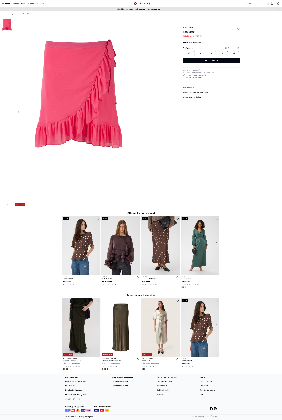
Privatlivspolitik (70, 417)
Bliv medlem (162, 385)
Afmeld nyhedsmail (119, 385)
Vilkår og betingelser (85, 417)
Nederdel (36, 14)
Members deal (32, 3)
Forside (4, 14)
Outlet (42, 3)
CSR (201, 394)
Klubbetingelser (163, 390)
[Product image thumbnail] (7, 26)
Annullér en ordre (72, 399)
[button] (211, 87)
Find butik (204, 385)
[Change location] (268, 3)
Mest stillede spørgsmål (75, 381)
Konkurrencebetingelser (75, 394)
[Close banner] (278, 9)
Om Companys (206, 381)
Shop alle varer (15, 14)
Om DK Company (207, 390)
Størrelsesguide (234, 48)
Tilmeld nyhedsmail (119, 381)
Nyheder (16, 3)
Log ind (160, 394)
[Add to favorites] (238, 29)
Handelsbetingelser (73, 390)
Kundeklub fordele (164, 381)
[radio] (200, 53)
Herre (23, 3)
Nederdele (26, 14)
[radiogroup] (211, 53)
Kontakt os (70, 385)
